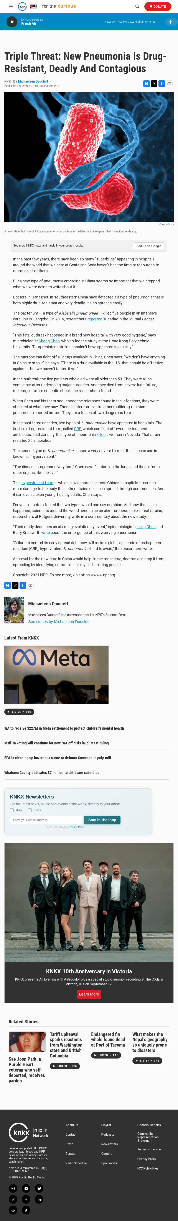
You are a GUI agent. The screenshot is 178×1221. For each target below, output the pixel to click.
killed (101, 434)
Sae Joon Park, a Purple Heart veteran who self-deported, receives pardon (27, 1069)
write (45, 532)
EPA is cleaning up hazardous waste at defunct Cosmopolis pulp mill (57, 757)
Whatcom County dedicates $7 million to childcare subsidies (51, 772)
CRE (77, 428)
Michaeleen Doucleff (33, 81)
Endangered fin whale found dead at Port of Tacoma (108, 1040)
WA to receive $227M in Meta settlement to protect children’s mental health (64, 728)
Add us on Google (149, 246)
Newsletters (109, 1144)
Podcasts (107, 1134)
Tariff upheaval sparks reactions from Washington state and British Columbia (66, 1045)
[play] (11, 21)
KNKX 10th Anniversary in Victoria (89, 971)
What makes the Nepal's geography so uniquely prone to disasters (150, 1042)
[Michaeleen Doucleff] (14, 610)
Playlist (106, 1125)
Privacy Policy (76, 827)
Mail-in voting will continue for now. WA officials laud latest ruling (56, 743)
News (37, 810)
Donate (159, 6)
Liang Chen (146, 526)
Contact (71, 1134)
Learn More (89, 994)
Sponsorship (110, 1163)
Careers (106, 1153)
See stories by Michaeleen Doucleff (58, 622)
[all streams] (171, 22)
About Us (72, 1125)
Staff (69, 1144)
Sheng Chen (49, 341)
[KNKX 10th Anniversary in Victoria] (89, 902)
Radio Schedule (76, 1163)
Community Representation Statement (148, 1137)
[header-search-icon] (137, 6)
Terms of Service (149, 1149)
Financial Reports (149, 1125)
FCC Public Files (147, 1168)
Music (19, 810)
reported (94, 319)
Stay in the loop (102, 820)
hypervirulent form (37, 482)
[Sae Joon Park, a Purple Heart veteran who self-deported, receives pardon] (27, 1042)
